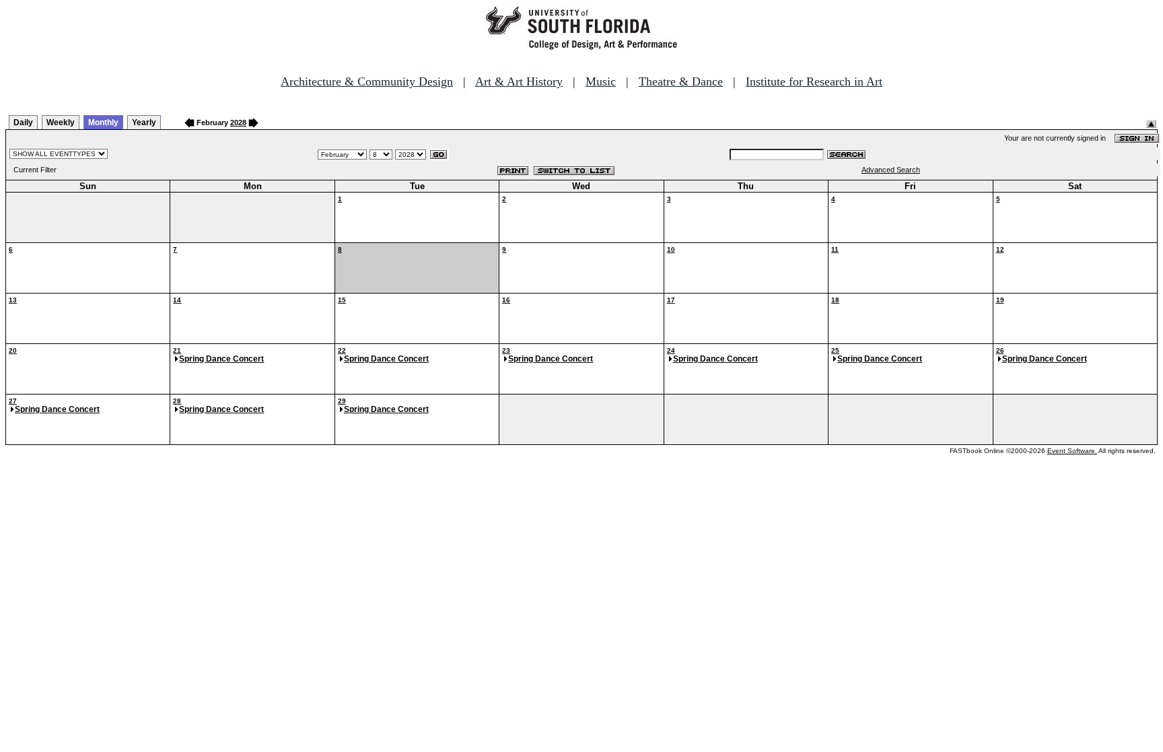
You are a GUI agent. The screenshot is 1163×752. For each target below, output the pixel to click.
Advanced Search (890, 170)
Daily (23, 122)
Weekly (60, 122)
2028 (238, 122)
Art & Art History (519, 81)
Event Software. (1072, 450)
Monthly (103, 122)
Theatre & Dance (681, 81)
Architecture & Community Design (367, 81)
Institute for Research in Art (814, 81)
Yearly (144, 122)
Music (601, 81)
